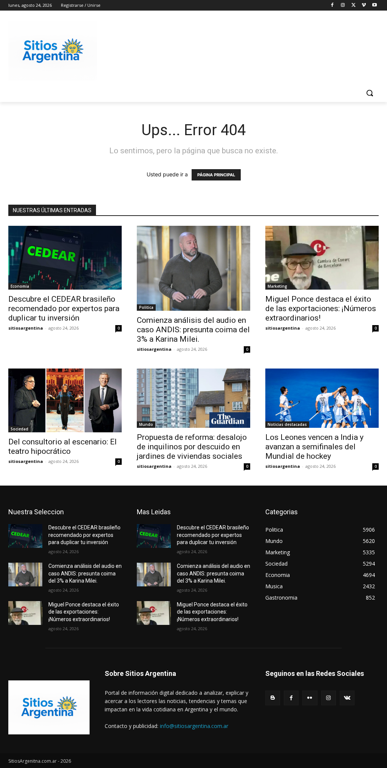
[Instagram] (343, 5)
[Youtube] (374, 5)
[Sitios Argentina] (52, 50)
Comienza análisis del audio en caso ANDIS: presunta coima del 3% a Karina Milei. (193, 330)
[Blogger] (272, 698)
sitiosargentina (25, 328)
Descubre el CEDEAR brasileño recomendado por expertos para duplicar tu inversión (63, 308)
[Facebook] (332, 5)
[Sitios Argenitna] (49, 707)
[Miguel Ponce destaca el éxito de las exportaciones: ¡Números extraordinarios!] (322, 258)
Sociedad (19, 429)
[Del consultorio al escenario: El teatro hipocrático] (65, 400)
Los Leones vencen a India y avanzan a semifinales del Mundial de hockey (314, 447)
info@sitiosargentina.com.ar (194, 725)
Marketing (277, 286)
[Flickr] (309, 698)
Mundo (146, 424)
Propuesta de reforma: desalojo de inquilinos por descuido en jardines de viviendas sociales (192, 447)
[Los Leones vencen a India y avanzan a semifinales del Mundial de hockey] (322, 398)
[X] (353, 5)
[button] (370, 93)
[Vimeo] (363, 5)
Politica (146, 307)
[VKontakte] (347, 698)
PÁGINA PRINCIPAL (216, 174)
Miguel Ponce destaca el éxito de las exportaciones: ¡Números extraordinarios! (320, 308)
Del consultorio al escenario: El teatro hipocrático (62, 446)
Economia (20, 286)
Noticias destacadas (287, 424)
